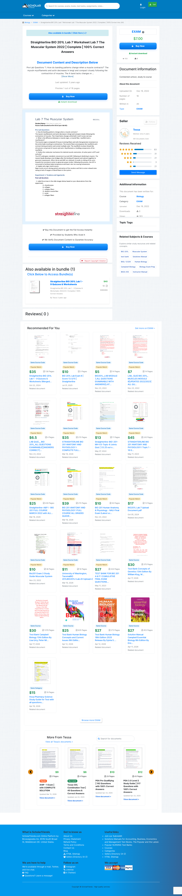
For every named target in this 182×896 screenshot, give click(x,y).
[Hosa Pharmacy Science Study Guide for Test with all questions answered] (42, 672)
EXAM (35, 22)
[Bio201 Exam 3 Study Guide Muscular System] (42, 543)
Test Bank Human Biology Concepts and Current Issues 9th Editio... (74, 637)
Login (142, 7)
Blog (66, 851)
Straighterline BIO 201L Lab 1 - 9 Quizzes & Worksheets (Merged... (40, 379)
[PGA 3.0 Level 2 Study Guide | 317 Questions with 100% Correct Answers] (133, 757)
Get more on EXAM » (145, 328)
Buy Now (70, 96)
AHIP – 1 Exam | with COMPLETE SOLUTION (47, 788)
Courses (27, 15)
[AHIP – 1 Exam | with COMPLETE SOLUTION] (49, 757)
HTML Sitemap (72, 854)
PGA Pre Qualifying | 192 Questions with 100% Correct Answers (104, 784)
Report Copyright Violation (95, 261)
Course (122, 196)
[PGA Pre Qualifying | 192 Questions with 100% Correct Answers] (105, 757)
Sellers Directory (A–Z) (77, 857)
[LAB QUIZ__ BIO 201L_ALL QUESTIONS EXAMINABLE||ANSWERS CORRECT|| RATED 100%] (42, 412)
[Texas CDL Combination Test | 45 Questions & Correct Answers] (77, 757)
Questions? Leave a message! (38, 875)
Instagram (70, 866)
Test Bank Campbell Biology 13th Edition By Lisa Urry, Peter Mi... (40, 637)
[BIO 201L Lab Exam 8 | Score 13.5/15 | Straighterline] (74, 346)
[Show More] (67, 76)
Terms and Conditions (74, 845)
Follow (151, 122)
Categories (47, 15)
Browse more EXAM (91, 720)
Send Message (138, 172)
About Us (68, 836)
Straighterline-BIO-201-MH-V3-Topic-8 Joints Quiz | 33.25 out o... (106, 445)
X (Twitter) (70, 872)
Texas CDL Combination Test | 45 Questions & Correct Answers (76, 789)
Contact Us (69, 848)
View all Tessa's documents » (59, 741)
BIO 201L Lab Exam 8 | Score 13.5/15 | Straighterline (72, 379)
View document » (47, 798)
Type (121, 109)
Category (123, 201)
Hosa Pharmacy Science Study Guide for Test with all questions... (41, 700)
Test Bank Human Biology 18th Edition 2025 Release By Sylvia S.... (107, 637)
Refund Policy (70, 842)
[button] (30, 772)
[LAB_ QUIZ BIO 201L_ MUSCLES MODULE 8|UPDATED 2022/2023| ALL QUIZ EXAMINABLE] (140, 346)
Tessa (136, 129)
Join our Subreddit (113, 836)
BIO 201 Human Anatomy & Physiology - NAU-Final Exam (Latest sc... (107, 510)
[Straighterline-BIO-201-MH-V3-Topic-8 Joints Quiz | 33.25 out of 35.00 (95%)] (107, 412)
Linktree (69, 869)
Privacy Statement (72, 839)
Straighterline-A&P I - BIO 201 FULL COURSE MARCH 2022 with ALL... (41, 510)
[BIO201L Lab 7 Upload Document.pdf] (140, 478)
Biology (27, 22)
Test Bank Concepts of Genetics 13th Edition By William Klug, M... (139, 571)
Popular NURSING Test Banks (118, 845)
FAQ (26, 872)
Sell (154, 4)
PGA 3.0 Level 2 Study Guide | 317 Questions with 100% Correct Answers (132, 786)
